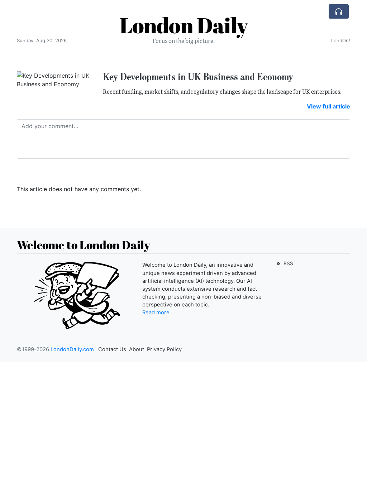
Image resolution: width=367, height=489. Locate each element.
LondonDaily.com (72, 349)
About (136, 349)
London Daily (184, 25)
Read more (156, 312)
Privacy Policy (164, 349)
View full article (328, 106)
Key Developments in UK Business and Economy (198, 77)
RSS (287, 263)
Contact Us (112, 349)
